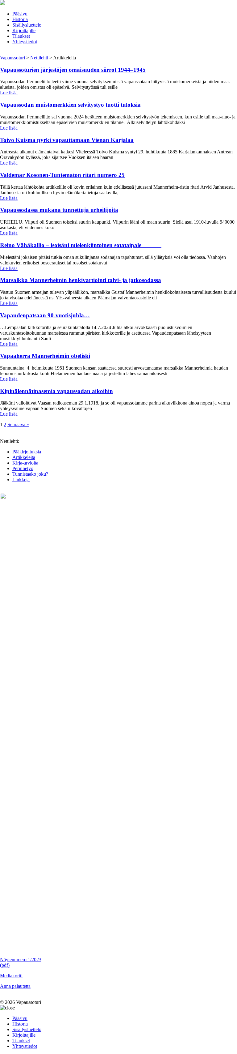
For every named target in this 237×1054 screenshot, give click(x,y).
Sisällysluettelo (26, 25)
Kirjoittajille (23, 30)
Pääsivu (19, 13)
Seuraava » (18, 424)
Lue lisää (9, 92)
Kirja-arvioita (25, 462)
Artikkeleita (23, 457)
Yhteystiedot (24, 41)
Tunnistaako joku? (30, 474)
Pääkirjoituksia (26, 451)
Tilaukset (21, 36)
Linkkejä (21, 479)
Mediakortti (11, 975)
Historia (20, 19)
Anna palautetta (15, 986)
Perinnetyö (22, 468)
